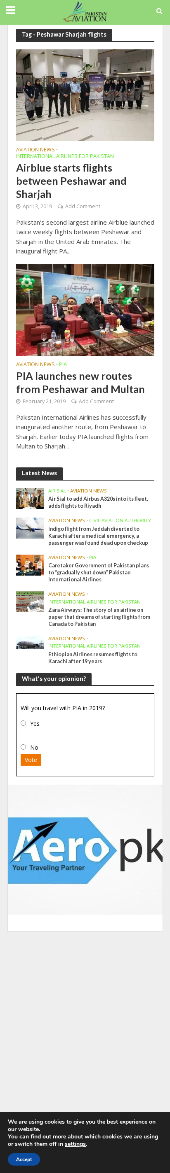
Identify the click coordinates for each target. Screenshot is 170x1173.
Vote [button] (31, 760)
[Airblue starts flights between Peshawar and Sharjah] (85, 94)
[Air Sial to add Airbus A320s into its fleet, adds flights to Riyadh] (30, 498)
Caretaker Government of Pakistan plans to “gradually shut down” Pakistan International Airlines (98, 572)
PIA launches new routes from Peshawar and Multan (80, 382)
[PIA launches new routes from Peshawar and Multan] (85, 309)
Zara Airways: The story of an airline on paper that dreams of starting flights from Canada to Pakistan (99, 617)
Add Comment (82, 206)
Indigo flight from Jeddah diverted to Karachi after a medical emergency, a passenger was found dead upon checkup (98, 536)
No (34, 747)
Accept (24, 1159)
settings (75, 1144)
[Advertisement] (85, 1024)
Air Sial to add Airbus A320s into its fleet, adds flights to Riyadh (98, 502)
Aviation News (35, 150)
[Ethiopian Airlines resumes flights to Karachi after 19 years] (30, 642)
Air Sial (57, 491)
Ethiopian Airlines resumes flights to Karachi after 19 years (92, 657)
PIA (63, 365)
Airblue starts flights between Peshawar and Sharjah (71, 180)
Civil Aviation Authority (120, 520)
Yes (35, 723)
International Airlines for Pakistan (65, 157)
